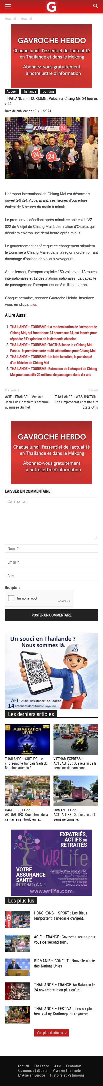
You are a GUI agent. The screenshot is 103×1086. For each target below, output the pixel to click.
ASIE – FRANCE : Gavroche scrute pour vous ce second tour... (65, 940)
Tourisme (47, 91)
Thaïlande (29, 91)
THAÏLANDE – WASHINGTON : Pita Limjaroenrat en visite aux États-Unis (76, 402)
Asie (57, 1066)
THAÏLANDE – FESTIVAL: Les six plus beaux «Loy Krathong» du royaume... (64, 1011)
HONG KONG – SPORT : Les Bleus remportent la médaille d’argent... (60, 916)
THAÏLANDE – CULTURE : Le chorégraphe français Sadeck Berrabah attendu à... (26, 763)
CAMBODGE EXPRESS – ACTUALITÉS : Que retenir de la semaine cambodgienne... (26, 814)
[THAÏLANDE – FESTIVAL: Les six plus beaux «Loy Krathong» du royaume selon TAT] (17, 1015)
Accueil (10, 19)
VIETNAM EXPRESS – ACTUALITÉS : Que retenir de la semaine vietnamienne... (75, 763)
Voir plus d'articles (50, 1033)
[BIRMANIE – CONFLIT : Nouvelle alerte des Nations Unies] (17, 967)
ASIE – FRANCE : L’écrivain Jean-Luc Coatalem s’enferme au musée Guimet (27, 402)
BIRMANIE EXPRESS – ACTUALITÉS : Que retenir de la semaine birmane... (75, 814)
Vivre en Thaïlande (67, 1070)
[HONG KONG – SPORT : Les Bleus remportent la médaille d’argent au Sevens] (17, 919)
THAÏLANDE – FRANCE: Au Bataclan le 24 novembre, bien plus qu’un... (64, 987)
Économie (74, 1066)
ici (34, 304)
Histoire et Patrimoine (67, 1075)
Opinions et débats (33, 1070)
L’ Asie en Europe (31, 1075)
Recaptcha (12, 588)
